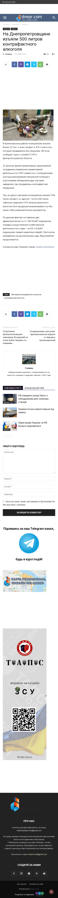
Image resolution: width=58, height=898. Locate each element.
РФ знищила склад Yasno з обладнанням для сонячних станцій (33, 398)
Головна (6, 24)
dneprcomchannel (45, 247)
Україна (25, 24)
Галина (8, 54)
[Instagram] (21, 873)
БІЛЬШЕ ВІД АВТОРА (34, 388)
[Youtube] (44, 873)
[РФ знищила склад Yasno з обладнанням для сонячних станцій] (10, 399)
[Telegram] (27, 64)
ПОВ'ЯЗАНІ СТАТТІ (13, 388)
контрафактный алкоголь (14, 298)
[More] (47, 64)
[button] (4, 18)
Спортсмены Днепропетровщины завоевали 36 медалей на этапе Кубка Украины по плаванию (15, 337)
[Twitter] (34, 64)
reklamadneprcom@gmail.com (29, 830)
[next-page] (9, 436)
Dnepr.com (34, 889)
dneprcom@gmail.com (37, 854)
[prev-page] (4, 436)
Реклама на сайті (36, 884)
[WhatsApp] (40, 64)
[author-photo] (29, 364)
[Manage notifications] (51, 892)
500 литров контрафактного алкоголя (26, 294)
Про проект (22, 884)
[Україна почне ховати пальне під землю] (10, 412)
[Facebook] (14, 64)
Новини (16, 24)
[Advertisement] (29, 8)
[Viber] (21, 64)
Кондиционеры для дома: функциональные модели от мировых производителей (42, 336)
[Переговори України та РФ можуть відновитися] (10, 426)
